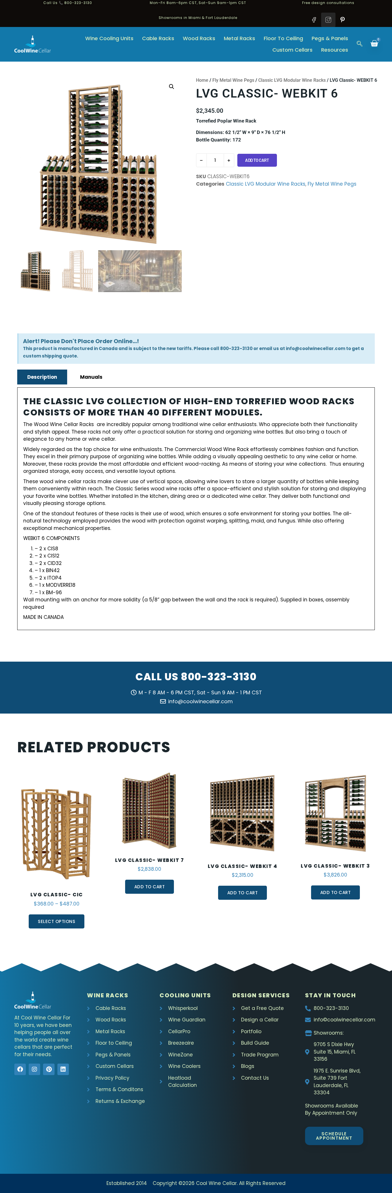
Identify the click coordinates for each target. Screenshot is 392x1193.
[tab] (42, 377)
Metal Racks (239, 38)
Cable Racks (158, 38)
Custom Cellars (292, 49)
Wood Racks (199, 38)
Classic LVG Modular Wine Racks (292, 80)
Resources (334, 49)
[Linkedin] (63, 1069)
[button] (359, 44)
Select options (56, 921)
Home (202, 80)
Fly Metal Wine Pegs (233, 80)
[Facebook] (20, 1069)
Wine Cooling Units (109, 38)
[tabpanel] (196, 508)
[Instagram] (34, 1069)
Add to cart (257, 160)
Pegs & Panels (330, 38)
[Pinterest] (49, 1069)
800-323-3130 (219, 677)
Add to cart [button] (149, 887)
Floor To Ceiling (283, 38)
